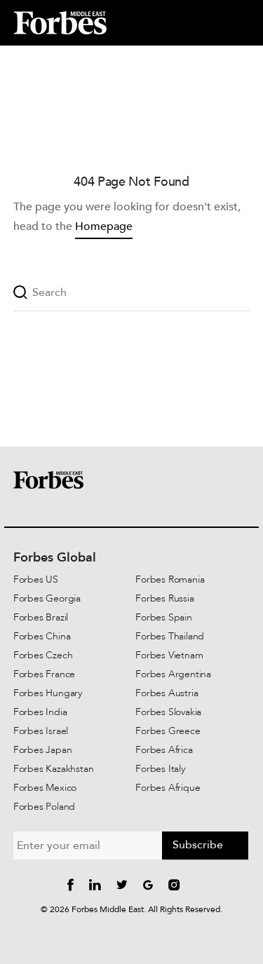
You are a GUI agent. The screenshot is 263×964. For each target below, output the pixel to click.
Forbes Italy (160, 768)
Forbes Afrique (167, 787)
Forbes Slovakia (168, 712)
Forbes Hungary (47, 693)
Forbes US (35, 579)
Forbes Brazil (40, 617)
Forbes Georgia (47, 598)
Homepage (104, 226)
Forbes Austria (166, 693)
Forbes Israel (40, 731)
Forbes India (40, 712)
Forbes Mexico (44, 787)
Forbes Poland (44, 806)
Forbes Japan (42, 749)
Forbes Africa (163, 749)
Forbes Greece (167, 731)
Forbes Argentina (173, 674)
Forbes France (44, 674)
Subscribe (198, 845)
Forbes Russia (164, 598)
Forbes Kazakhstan (53, 768)
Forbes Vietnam (169, 655)
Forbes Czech (43, 655)
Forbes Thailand (169, 636)
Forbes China (42, 636)
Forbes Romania (169, 579)
